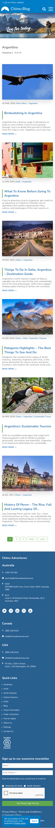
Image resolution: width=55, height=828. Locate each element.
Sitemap (7, 727)
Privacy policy (20, 823)
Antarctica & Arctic (13, 785)
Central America (10, 697)
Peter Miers (21, 103)
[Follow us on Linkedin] (17, 611)
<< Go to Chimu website (13, 2)
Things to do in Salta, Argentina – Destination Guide (27, 272)
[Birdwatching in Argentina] (27, 81)
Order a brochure (11, 714)
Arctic (6, 688)
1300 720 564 (11, 572)
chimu (18, 260)
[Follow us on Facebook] (11, 611)
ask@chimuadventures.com (17, 636)
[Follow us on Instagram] (24, 611)
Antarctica (8, 684)
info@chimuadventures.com (17, 658)
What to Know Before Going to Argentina (27, 193)
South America (10, 693)
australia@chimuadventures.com (19, 578)
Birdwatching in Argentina (23, 113)
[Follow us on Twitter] (4, 611)
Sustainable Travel (42, 417)
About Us (8, 722)
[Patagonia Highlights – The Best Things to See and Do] (27, 316)
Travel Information (12, 710)
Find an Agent (10, 718)
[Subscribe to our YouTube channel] (30, 611)
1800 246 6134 (11, 630)
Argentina (33, 103)
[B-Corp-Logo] (7, 742)
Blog (6, 705)
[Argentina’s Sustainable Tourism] (27, 395)
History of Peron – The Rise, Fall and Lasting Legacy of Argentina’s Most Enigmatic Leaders (28, 507)
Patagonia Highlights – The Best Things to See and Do (27, 350)
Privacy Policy (9, 811)
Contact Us (8, 731)
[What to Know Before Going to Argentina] (27, 160)
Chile (25, 338)
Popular (43, 338)
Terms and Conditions (29, 811)
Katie (18, 182)
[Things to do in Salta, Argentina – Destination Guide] (27, 238)
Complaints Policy (12, 815)
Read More (8, 134)
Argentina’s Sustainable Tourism (27, 426)
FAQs (6, 701)
